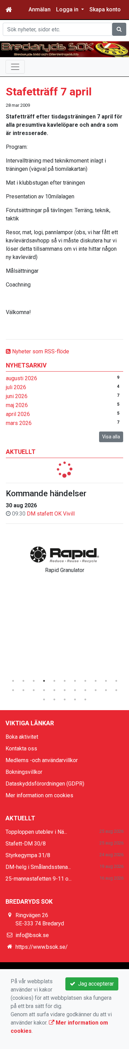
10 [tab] (106, 680)
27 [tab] (85, 699)
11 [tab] (116, 680)
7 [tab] (75, 680)
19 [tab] (85, 690)
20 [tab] (95, 690)
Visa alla (111, 436)
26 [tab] (75, 699)
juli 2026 (16, 387)
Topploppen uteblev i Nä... (36, 832)
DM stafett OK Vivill (51, 513)
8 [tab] (85, 680)
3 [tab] (33, 680)
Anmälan (40, 9)
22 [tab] (116, 690)
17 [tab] (64, 690)
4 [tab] (44, 680)
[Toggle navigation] (15, 67)
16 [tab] (54, 690)
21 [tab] (106, 690)
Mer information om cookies (39, 795)
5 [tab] (54, 680)
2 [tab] (23, 680)
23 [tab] (44, 699)
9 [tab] (95, 680)
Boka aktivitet (22, 737)
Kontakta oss (21, 748)
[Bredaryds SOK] (64, 49)
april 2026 (18, 414)
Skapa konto (105, 9)
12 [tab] (13, 690)
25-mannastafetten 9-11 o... (39, 878)
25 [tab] (64, 699)
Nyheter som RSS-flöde (40, 351)
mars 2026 (19, 423)
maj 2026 (17, 405)
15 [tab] (44, 690)
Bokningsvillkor (24, 772)
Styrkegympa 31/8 (28, 855)
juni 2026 (17, 396)
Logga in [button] (68, 9)
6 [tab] (64, 680)
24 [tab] (54, 699)
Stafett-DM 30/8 (26, 843)
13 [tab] (23, 690)
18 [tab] (75, 690)
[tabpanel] (64, 558)
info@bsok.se (32, 935)
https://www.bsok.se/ (41, 947)
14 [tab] (33, 690)
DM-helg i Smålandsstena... (38, 867)
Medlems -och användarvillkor (42, 760)
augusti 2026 (21, 378)
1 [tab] (13, 680)
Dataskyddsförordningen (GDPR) (45, 783)
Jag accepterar (94, 983)
